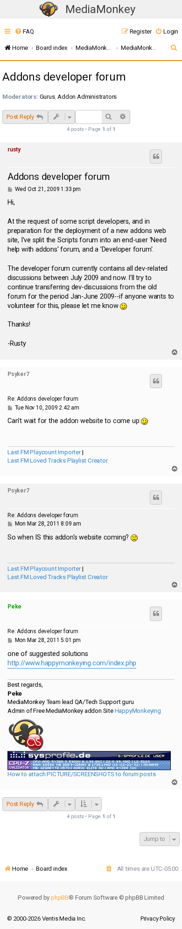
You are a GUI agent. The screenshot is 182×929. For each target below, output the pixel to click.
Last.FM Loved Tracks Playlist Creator (57, 460)
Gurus (47, 96)
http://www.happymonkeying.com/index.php (71, 663)
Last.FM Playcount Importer (44, 452)
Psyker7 (18, 374)
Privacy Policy (157, 918)
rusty (14, 149)
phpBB (60, 897)
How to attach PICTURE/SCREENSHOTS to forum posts (81, 774)
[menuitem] (24, 31)
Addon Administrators (87, 96)
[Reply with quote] (156, 157)
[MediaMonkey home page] (48, 9)
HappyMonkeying (138, 710)
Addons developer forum (64, 76)
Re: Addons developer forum (42, 399)
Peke (14, 606)
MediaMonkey (100, 9)
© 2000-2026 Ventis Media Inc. (46, 918)
